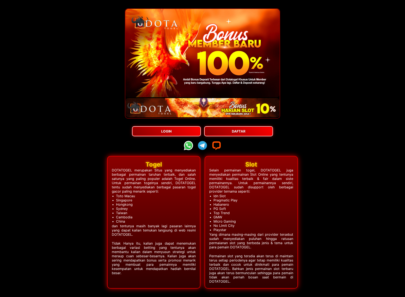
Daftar (239, 131)
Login (166, 131)
